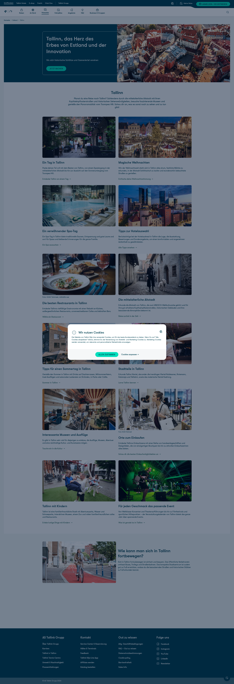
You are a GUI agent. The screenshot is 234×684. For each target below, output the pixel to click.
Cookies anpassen (129, 354)
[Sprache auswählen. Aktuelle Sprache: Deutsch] (160, 331)
